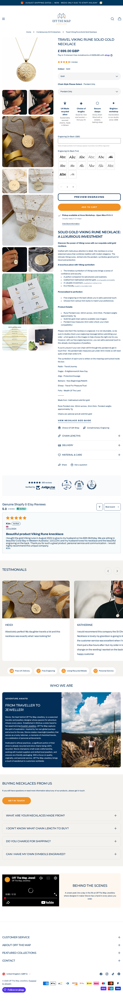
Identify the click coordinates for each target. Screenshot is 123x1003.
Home (28, 32)
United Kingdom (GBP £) (17, 974)
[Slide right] (117, 571)
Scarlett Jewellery (28, 726)
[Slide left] (108, 571)
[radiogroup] (89, 166)
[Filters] (99, 506)
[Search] (112, 19)
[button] (64, 62)
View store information (71, 224)
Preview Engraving (89, 197)
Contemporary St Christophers (48, 32)
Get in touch (16, 801)
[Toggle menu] (3, 19)
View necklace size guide (74, 421)
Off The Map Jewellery (18, 981)
